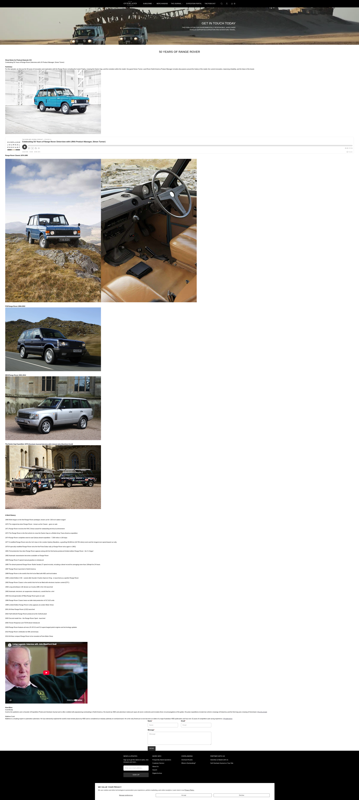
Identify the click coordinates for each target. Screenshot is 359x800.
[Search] (221, 3)
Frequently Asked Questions (161, 760)
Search (154, 770)
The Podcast (210, 3)
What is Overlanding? (188, 763)
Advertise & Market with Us (219, 760)
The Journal (176, 3)
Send (151, 748)
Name (150, 721)
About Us (155, 766)
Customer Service (158, 763)
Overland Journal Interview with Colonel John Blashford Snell (50, 444)
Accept (183, 795)
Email (183, 721)
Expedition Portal (194, 3)
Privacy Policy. (189, 790)
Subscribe (147, 3)
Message (151, 730)
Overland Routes (187, 760)
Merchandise (162, 3)
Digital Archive (157, 773)
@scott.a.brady (262, 712)
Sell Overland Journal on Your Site (221, 763)
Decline (241, 795)
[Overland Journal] (130, 3)
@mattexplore (227, 719)
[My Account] (226, 3)
